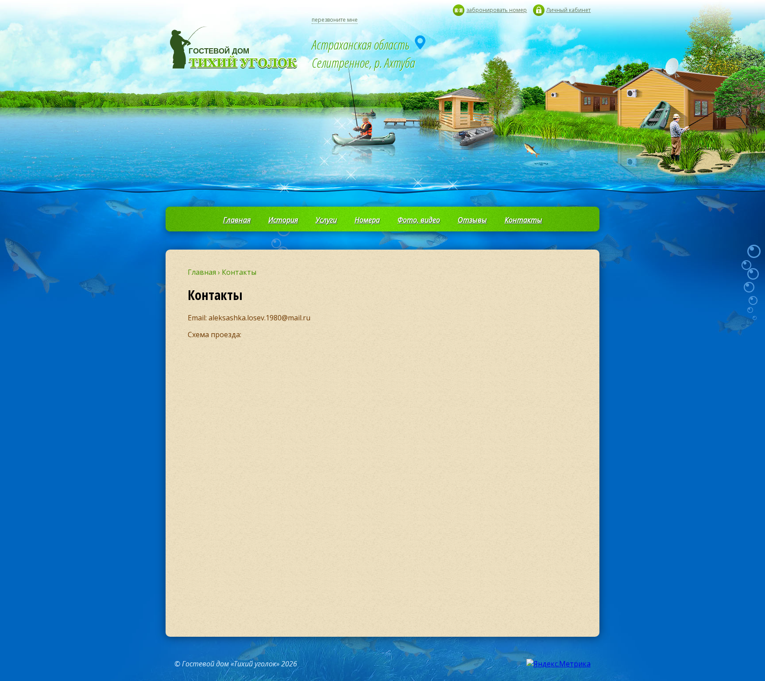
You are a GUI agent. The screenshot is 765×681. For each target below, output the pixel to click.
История (283, 220)
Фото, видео (419, 220)
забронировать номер (496, 10)
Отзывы (472, 220)
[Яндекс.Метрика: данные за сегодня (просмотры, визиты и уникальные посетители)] (558, 664)
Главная (237, 220)
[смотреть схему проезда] (420, 42)
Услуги (326, 220)
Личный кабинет (568, 10)
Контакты (523, 220)
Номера (367, 220)
